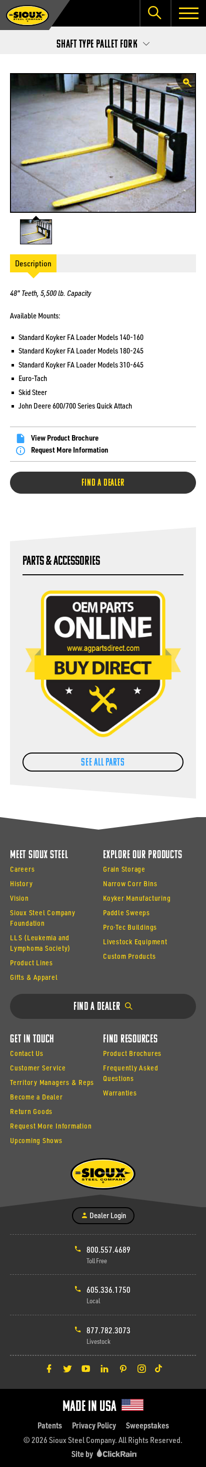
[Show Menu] (188, 13)
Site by (83, 1453)
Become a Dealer (36, 1097)
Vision (19, 898)
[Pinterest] (123, 1368)
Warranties (120, 1092)
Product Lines (31, 962)
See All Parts (103, 763)
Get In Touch (32, 1039)
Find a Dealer (103, 483)
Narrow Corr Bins (130, 883)
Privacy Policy (94, 1425)
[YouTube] (86, 1368)
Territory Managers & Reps (52, 1082)
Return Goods (31, 1111)
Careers (22, 869)
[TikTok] (158, 1368)
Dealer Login (107, 1215)
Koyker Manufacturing (136, 898)
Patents (50, 1425)
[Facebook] (49, 1368)
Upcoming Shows (36, 1140)
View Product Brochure (64, 438)
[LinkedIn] (105, 1368)
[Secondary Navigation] (103, 41)
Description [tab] (33, 263)
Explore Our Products (142, 855)
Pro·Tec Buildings (130, 927)
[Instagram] (141, 1368)
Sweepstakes (147, 1425)
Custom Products (129, 956)
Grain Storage (124, 869)
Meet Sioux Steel (39, 855)
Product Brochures (132, 1053)
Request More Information (69, 450)
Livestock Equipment (135, 941)
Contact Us (27, 1053)
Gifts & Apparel (34, 977)
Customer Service (38, 1067)
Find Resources (130, 1039)
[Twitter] (67, 1368)
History (21, 883)
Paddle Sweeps (126, 912)
